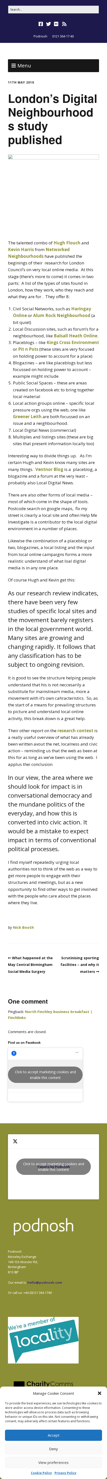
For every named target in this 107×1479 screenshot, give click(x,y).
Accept (53, 1435)
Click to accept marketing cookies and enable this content (45, 1075)
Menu (24, 65)
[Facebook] (41, 24)
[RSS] (64, 24)
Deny (53, 1448)
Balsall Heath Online (75, 336)
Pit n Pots (27, 349)
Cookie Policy (41, 1473)
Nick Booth (23, 927)
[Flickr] (56, 24)
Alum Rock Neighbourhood (61, 315)
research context (75, 730)
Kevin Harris (21, 249)
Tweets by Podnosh (53, 1166)
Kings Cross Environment (73, 342)
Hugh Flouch (67, 243)
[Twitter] (48, 24)
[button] (99, 1393)
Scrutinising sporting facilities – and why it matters (79, 965)
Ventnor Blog (49, 469)
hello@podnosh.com (44, 1282)
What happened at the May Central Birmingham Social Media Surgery (30, 965)
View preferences (53, 1462)
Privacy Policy (65, 1473)
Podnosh (40, 36)
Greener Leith (27, 416)
